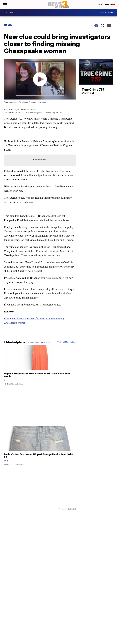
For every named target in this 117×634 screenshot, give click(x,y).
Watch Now (105, 4)
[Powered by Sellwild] (72, 509)
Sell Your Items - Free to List (38, 343)
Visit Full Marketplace (66, 342)
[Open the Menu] (4, 4)
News (8, 25)
